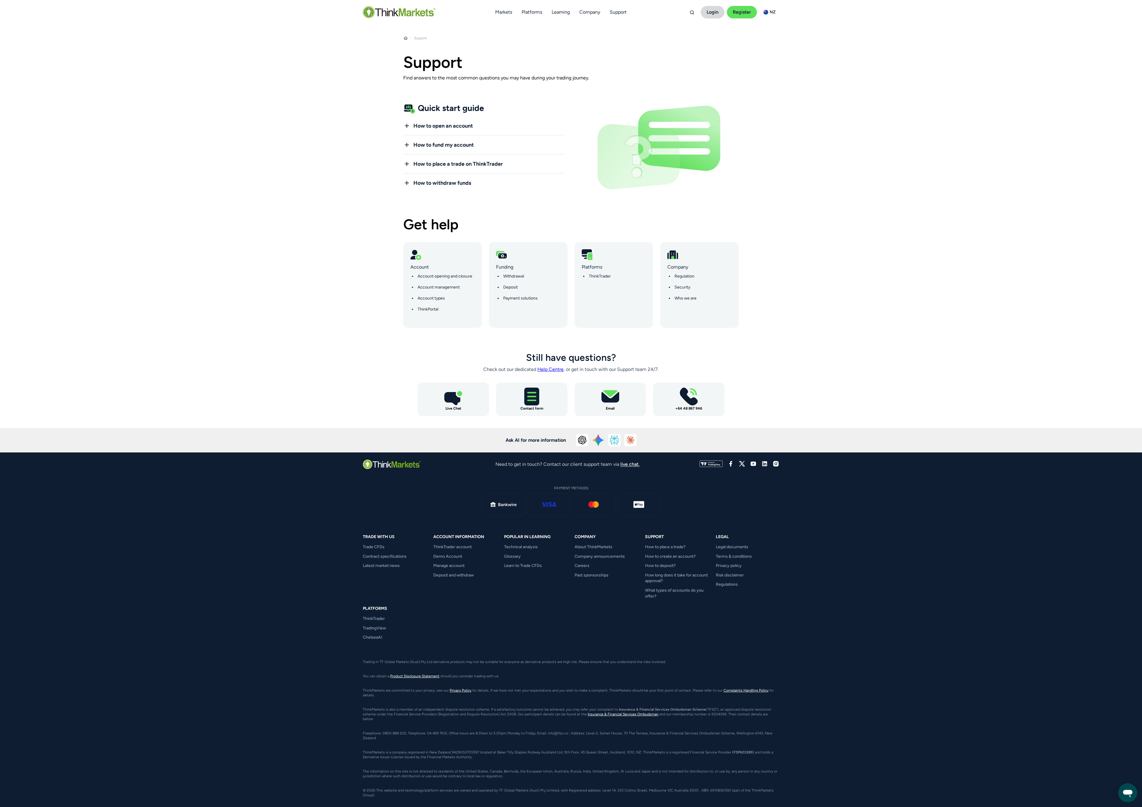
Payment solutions (520, 298)
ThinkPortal (428, 309)
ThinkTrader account (452, 546)
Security (682, 287)
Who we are (685, 298)
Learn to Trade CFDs (523, 565)
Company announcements (600, 556)
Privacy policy (729, 565)
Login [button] (713, 12)
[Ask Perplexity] (614, 440)
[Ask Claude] (630, 440)
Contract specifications (385, 556)
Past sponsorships (591, 575)
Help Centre (550, 369)
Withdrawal (513, 276)
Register (742, 12)
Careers (582, 565)
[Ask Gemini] (598, 440)
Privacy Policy (460, 690)
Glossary (512, 556)
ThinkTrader (600, 276)
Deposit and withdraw (453, 575)
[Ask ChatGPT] (582, 440)
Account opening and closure (445, 276)
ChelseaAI (372, 637)
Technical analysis (521, 546)
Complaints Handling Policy (746, 690)
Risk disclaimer (730, 575)
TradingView (374, 628)
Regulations (727, 584)
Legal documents (732, 546)
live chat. (630, 464)
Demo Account (447, 556)
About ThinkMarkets (593, 546)
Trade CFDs (374, 546)
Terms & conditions (734, 556)
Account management (439, 287)
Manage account (449, 565)
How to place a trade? (665, 546)
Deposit (510, 287)
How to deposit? (660, 565)
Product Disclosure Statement (415, 676)
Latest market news (381, 565)
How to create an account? (670, 556)
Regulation (684, 276)
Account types (431, 298)
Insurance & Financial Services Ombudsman (623, 714)
